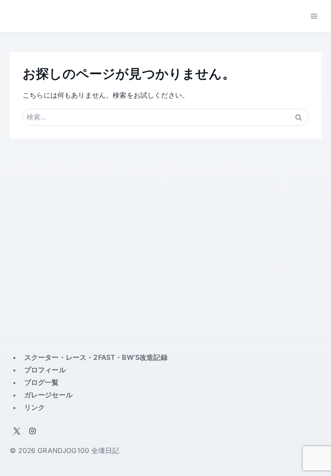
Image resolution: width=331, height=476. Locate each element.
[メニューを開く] (313, 16)
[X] (16, 431)
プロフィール (45, 370)
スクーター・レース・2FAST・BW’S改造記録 (96, 357)
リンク (34, 407)
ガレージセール (48, 395)
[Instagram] (32, 431)
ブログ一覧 (41, 382)
